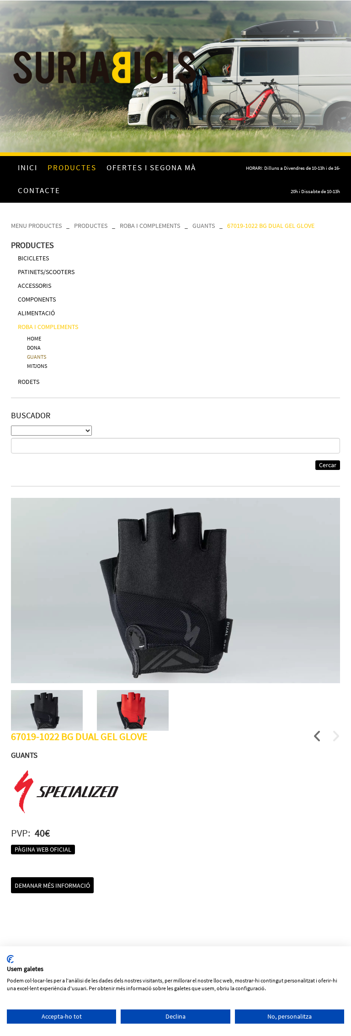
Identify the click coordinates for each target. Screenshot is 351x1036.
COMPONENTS (37, 299)
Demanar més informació (52, 885)
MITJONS (37, 365)
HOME (34, 338)
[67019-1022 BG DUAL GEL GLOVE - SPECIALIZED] (175, 590)
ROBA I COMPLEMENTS (150, 225)
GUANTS (203, 225)
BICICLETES (33, 258)
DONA (34, 347)
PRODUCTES (90, 225)
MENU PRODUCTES (36, 225)
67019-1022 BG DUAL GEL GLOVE (270, 225)
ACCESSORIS (34, 285)
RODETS (28, 382)
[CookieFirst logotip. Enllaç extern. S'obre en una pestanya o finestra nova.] (10, 959)
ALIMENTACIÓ (36, 313)
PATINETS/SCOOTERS (46, 272)
